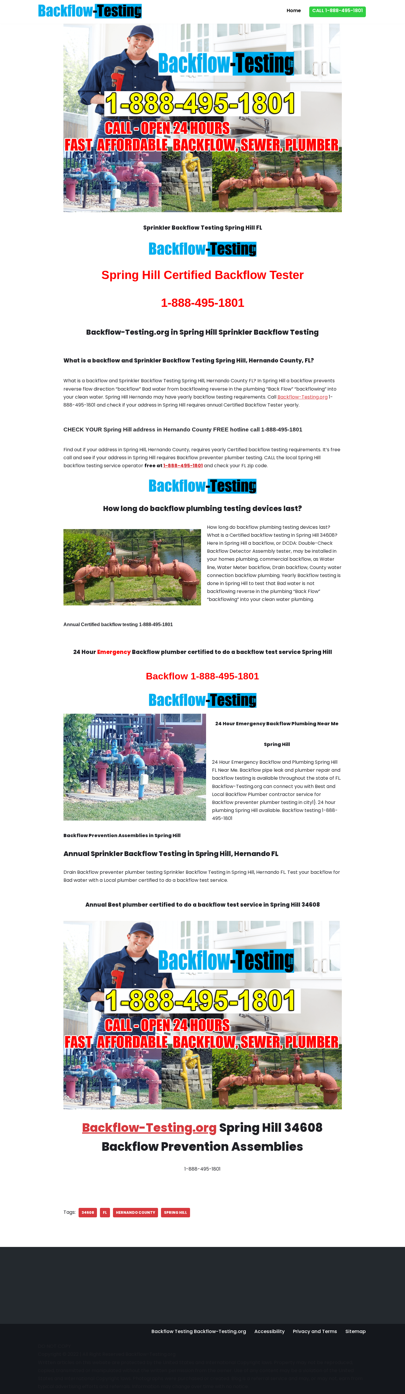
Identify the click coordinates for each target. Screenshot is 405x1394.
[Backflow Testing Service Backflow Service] (90, 11)
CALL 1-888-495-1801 (337, 10)
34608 (88, 1212)
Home (294, 10)
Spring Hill (175, 1212)
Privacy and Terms (315, 1331)
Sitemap (355, 1331)
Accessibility (269, 1331)
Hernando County (135, 1212)
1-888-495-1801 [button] (183, 465)
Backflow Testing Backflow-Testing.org (199, 1331)
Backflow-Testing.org (303, 397)
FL (105, 1212)
